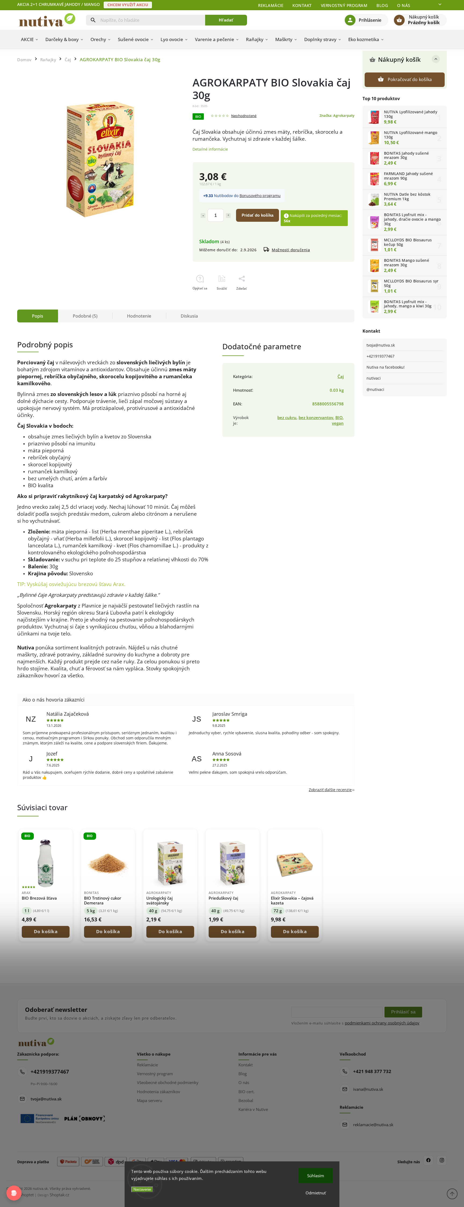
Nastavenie (142, 1189)
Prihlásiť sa (403, 1011)
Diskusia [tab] (189, 316)
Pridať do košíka (257, 215)
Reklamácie (270, 5)
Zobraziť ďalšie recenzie (330, 789)
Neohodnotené (243, 116)
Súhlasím (315, 1175)
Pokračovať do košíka (410, 79)
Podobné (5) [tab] (85, 316)
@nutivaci (375, 389)
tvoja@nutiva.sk (381, 345)
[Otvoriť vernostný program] (13, 1193)
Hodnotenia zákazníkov (158, 1091)
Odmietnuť (316, 1192)
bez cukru (286, 417)
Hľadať (226, 20)
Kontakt (302, 5)
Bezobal (245, 1100)
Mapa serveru (149, 1100)
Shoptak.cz (59, 1194)
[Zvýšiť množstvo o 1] (228, 215)
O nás (403, 5)
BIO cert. (246, 1091)
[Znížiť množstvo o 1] (203, 215)
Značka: (337, 115)
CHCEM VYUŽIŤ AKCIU (127, 4)
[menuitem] (29, 39)
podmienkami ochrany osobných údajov (382, 1023)
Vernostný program (344, 5)
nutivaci (374, 378)
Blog (382, 5)
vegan (338, 423)
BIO (339, 417)
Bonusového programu (260, 195)
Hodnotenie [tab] (139, 316)
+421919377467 (380, 356)
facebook (428, 1160)
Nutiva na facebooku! (386, 367)
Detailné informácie (210, 149)
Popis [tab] (37, 316)
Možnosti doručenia (291, 249)
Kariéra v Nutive (253, 1109)
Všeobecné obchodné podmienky (167, 1082)
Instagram (442, 1160)
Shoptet (27, 1194)
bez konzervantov (316, 417)
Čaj (341, 376)
